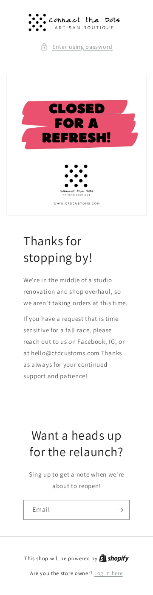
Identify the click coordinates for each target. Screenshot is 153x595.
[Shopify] (114, 558)
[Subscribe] (119, 510)
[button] (76, 47)
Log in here (108, 573)
